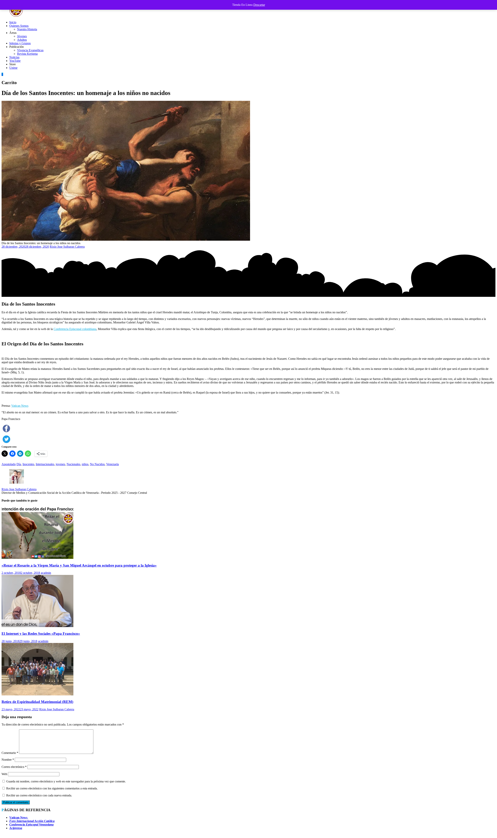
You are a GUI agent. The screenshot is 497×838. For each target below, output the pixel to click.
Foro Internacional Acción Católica (32, 821)
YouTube (15, 60)
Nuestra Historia (27, 29)
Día (19, 464)
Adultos (22, 39)
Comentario (10, 752)
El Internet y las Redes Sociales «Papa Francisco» (41, 634)
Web (4, 774)
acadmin (46, 572)
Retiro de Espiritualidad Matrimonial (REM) (37, 702)
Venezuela (112, 464)
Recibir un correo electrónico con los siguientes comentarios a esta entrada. (52, 788)
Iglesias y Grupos (20, 43)
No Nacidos (97, 464)
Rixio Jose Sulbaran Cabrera (67, 246)
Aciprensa (15, 828)
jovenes (60, 464)
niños (85, 464)
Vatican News (19, 405)
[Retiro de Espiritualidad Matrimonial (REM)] (37, 694)
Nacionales (73, 464)
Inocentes (28, 464)
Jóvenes (22, 36)
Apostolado (9, 464)
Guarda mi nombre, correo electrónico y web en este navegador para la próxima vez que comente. (66, 781)
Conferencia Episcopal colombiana (75, 329)
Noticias (14, 57)
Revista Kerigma (27, 53)
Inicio (12, 22)
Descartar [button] (259, 4)
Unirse (13, 67)
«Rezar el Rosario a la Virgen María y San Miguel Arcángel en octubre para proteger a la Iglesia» (79, 565)
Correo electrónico (14, 766)
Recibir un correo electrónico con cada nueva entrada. (39, 795)
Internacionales (45, 464)
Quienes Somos (19, 25)
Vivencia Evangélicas (30, 50)
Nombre (8, 759)
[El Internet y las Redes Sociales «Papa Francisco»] (37, 626)
